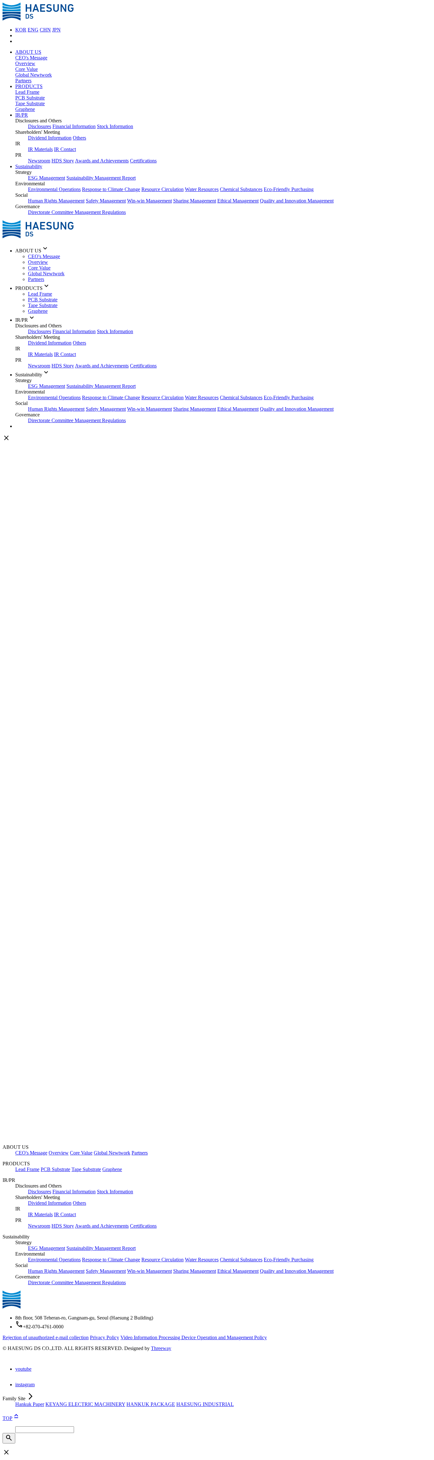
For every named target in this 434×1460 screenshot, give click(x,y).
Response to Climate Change (111, 189)
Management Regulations (100, 212)
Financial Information (74, 126)
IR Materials (40, 149)
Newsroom (39, 160)
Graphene (25, 109)
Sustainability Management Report (101, 178)
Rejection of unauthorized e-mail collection (46, 1337)
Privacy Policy (104, 1337)
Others (79, 138)
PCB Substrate (30, 97)
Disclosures (39, 126)
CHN (45, 29)
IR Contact (65, 149)
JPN (56, 29)
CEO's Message (31, 57)
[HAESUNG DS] (38, 19)
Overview (25, 63)
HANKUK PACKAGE (150, 1404)
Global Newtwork (33, 75)
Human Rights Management (56, 200)
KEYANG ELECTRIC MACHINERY (85, 1404)
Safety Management (106, 200)
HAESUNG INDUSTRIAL (205, 1404)
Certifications (143, 160)
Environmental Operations (54, 189)
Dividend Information (49, 138)
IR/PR (21, 115)
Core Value (26, 69)
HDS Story (62, 160)
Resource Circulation (162, 189)
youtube (23, 1369)
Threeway (161, 1348)
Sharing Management (194, 200)
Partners (23, 80)
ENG (33, 29)
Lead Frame (27, 92)
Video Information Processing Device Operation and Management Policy (193, 1337)
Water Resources (202, 189)
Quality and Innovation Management (297, 200)
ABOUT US (28, 52)
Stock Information (115, 126)
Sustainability (28, 166)
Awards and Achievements (102, 160)
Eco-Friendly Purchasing (289, 189)
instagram (25, 1384)
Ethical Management (238, 200)
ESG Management (46, 178)
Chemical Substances (241, 189)
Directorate (39, 212)
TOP (11, 1418)
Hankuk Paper (29, 1404)
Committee (63, 212)
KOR (20, 29)
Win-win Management (149, 200)
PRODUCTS (29, 86)
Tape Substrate (30, 103)
